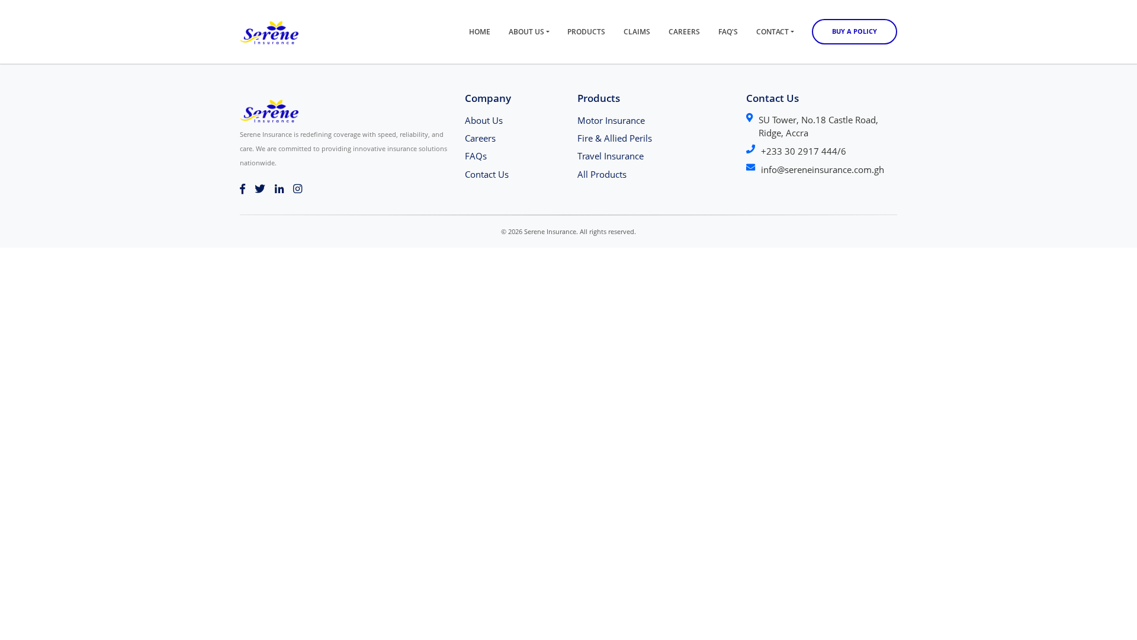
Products (586, 32)
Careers (684, 32)
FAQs (476, 156)
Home (479, 32)
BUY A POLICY (854, 31)
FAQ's (728, 32)
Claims (637, 32)
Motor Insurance (611, 120)
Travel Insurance (610, 156)
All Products (602, 174)
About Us (526, 32)
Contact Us (487, 174)
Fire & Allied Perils (614, 138)
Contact (772, 32)
